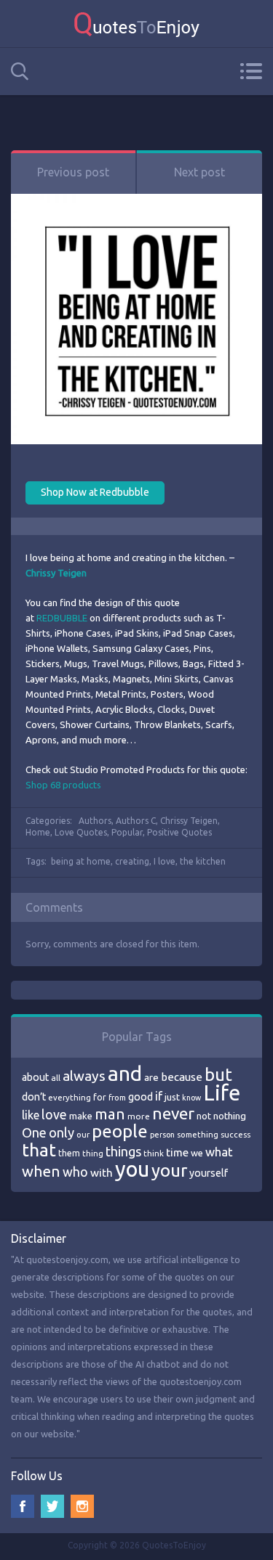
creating (132, 861)
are (151, 1077)
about (35, 1077)
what (219, 1152)
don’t (34, 1097)
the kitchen (203, 861)
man (110, 1114)
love (54, 1114)
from (117, 1097)
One (34, 1132)
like (30, 1115)
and (125, 1073)
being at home (81, 861)
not (204, 1116)
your (169, 1170)
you (132, 1169)
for (99, 1097)
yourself (208, 1173)
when (41, 1171)
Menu (251, 71)
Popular (127, 832)
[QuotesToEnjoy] (136, 23)
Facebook (22, 1506)
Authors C (136, 820)
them (69, 1153)
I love (164, 861)
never (173, 1113)
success (235, 1134)
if (158, 1096)
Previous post (73, 172)
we (197, 1153)
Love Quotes (81, 832)
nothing (229, 1116)
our (83, 1134)
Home (37, 832)
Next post (199, 172)
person (162, 1134)
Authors (95, 820)
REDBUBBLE (61, 618)
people (120, 1131)
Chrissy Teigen (189, 820)
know (191, 1097)
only (61, 1132)
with (101, 1173)
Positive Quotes (179, 832)
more (138, 1116)
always (84, 1076)
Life (221, 1093)
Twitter (52, 1506)
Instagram (82, 1506)
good (140, 1097)
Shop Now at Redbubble (95, 492)
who (75, 1171)
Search (19, 71)
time (177, 1152)
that (39, 1150)
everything (69, 1097)
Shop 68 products (63, 785)
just (172, 1097)
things (123, 1151)
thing (92, 1153)
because (181, 1077)
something (197, 1134)
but (218, 1074)
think (153, 1153)
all (55, 1077)
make (80, 1116)
